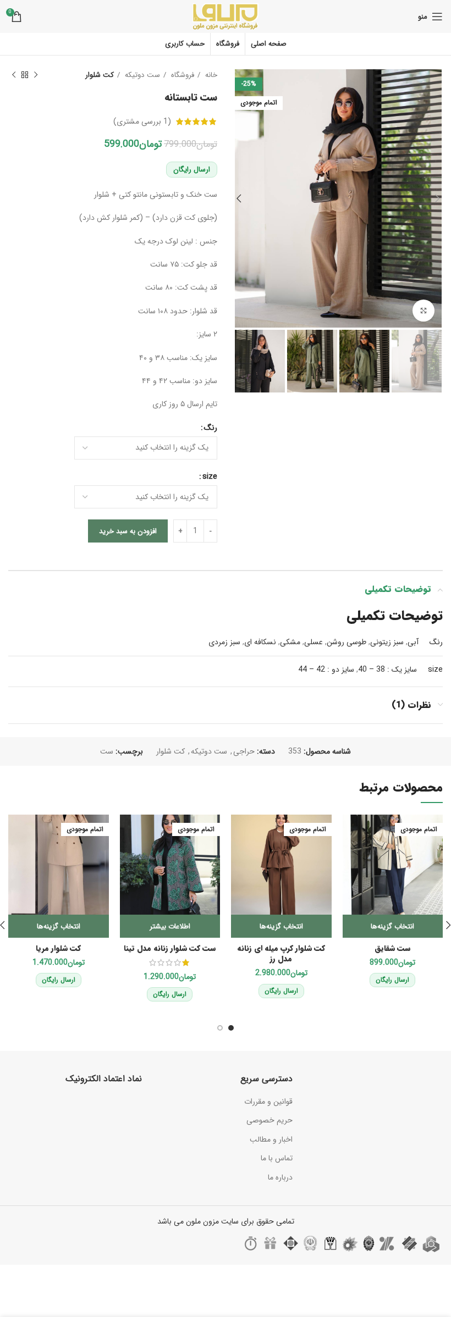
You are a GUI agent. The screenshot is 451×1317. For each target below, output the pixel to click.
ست (106, 751)
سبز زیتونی (387, 642)
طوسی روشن (346, 642)
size (209, 477)
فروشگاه (181, 75)
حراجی (244, 751)
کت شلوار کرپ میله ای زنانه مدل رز (281, 953)
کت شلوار (99, 75)
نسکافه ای (260, 642)
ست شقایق (392, 948)
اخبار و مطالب (271, 1139)
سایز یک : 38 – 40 (387, 669)
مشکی (290, 642)
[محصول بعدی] (13, 75)
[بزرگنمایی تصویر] (424, 311)
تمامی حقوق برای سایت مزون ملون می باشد (225, 1221)
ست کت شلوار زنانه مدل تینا (170, 948)
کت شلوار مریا (58, 948)
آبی (413, 642)
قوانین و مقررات (268, 1101)
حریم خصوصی (269, 1120)
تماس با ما (277, 1158)
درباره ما (280, 1177)
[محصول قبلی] (35, 75)
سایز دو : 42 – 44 (326, 669)
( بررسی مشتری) (142, 121)
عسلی (313, 642)
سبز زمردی (224, 642)
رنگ (210, 428)
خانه (210, 75)
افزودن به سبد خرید (128, 531)
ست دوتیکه (141, 75)
